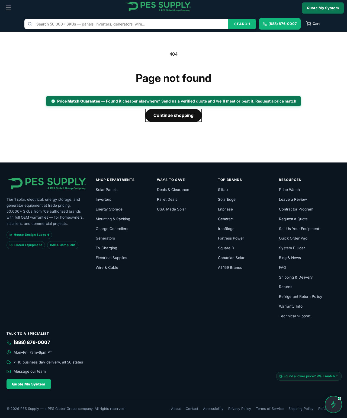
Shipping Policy (300, 409)
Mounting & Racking (113, 219)
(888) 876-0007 (32, 342)
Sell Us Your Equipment (299, 228)
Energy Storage (109, 209)
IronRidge (226, 228)
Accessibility (213, 409)
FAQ (282, 267)
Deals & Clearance (173, 189)
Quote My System (323, 8)
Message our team (30, 371)
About (176, 409)
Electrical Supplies (111, 258)
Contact (192, 409)
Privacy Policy (239, 409)
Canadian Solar (231, 258)
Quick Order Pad (293, 238)
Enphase (225, 209)
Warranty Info (291, 306)
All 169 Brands (230, 267)
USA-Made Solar (171, 209)
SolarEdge (227, 199)
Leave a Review (293, 199)
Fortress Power (231, 238)
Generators (105, 238)
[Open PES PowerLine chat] (333, 404)
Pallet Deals (167, 199)
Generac (225, 219)
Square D (226, 248)
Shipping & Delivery (296, 277)
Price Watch (289, 189)
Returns (285, 287)
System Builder (292, 248)
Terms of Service (270, 409)
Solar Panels (106, 189)
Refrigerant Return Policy (300, 296)
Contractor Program (296, 209)
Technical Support (294, 316)
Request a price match (275, 101)
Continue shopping (173, 115)
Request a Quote (293, 219)
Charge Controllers (112, 228)
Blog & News (290, 258)
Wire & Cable (107, 267)
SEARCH (242, 24)
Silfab (223, 189)
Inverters (103, 199)
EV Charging (106, 248)
